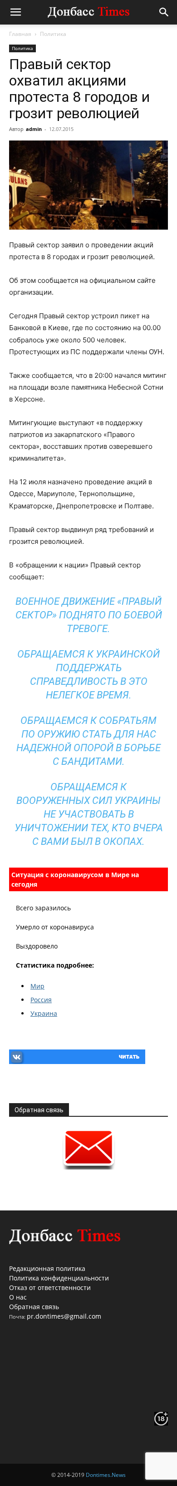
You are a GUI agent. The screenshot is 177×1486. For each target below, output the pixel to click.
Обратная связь (34, 1306)
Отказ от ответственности (50, 1287)
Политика (53, 34)
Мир (37, 986)
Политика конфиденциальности (59, 1278)
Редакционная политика (47, 1268)
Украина (43, 1013)
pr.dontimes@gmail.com (64, 1316)
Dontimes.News (106, 1475)
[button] (15, 12)
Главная (20, 34)
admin (34, 129)
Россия (41, 999)
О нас (18, 1297)
